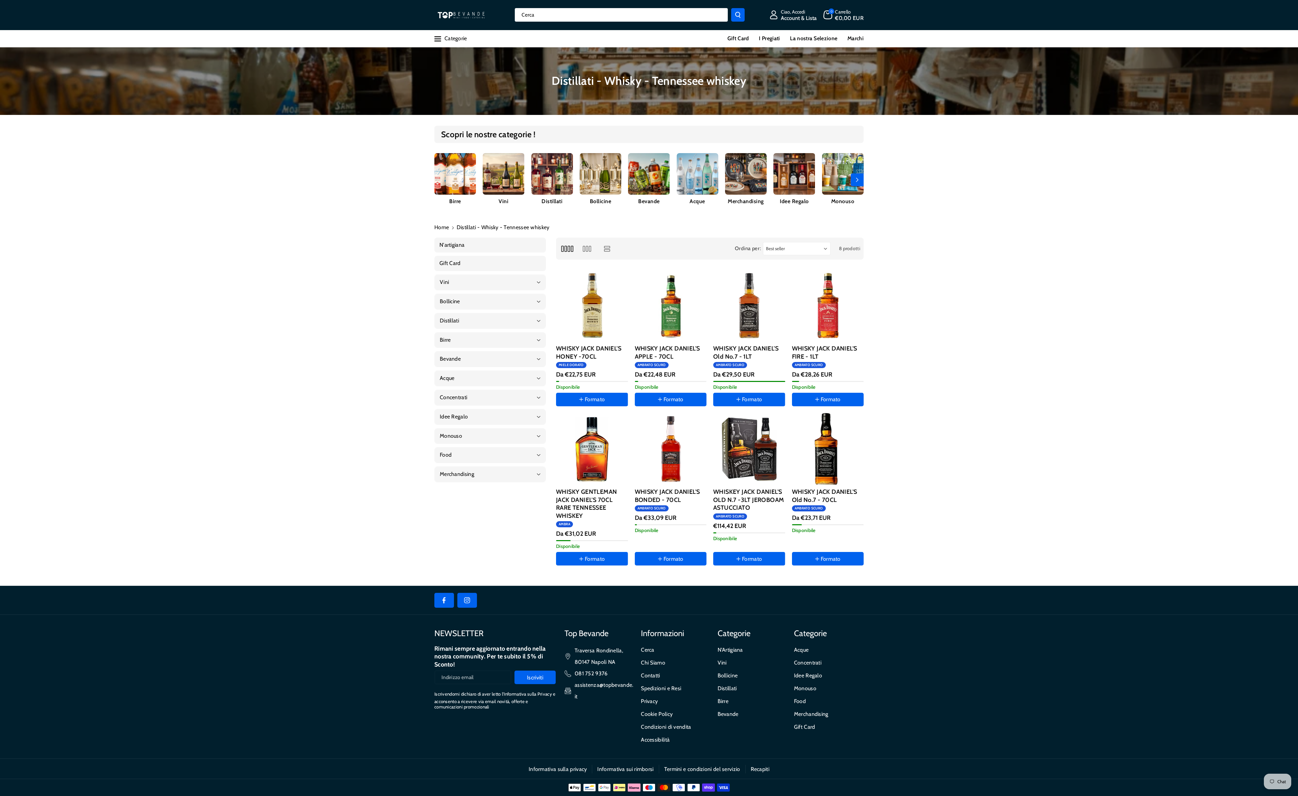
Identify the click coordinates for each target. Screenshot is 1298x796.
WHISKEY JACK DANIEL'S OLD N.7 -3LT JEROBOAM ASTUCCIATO (748, 499)
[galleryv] (587, 248)
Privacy (649, 701)
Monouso (843, 201)
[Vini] (503, 174)
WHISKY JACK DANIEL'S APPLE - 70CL (667, 352)
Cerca (647, 650)
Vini (503, 201)
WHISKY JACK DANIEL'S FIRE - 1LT (824, 352)
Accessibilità (655, 740)
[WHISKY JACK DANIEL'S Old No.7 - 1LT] (749, 306)
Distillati (552, 201)
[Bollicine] (600, 174)
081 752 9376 (591, 673)
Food (800, 701)
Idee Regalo (794, 201)
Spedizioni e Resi (661, 688)
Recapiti (760, 769)
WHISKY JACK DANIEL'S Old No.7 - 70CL (824, 495)
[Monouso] (843, 174)
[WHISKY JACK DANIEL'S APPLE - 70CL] (671, 306)
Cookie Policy (657, 714)
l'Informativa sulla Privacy (527, 694)
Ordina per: (748, 248)
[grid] (567, 248)
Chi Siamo (653, 662)
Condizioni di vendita (666, 727)
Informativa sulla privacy (558, 769)
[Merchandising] (746, 174)
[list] (607, 248)
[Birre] (455, 174)
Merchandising (746, 201)
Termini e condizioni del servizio (702, 769)
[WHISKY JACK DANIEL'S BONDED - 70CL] (671, 449)
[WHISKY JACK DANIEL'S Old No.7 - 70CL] (828, 449)
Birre (455, 201)
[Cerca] (738, 15)
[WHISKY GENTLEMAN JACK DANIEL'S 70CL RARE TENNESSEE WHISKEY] (592, 449)
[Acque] (697, 174)
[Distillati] (552, 174)
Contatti (650, 675)
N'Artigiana (730, 650)
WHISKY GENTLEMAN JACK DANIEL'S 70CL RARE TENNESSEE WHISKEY (586, 503)
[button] (843, 14)
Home (441, 227)
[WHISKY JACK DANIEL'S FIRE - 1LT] (828, 306)
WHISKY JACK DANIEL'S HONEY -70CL (588, 352)
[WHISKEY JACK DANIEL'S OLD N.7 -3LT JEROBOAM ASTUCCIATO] (749, 449)
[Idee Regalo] (794, 174)
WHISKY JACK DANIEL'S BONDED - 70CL (667, 495)
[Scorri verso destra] (857, 179)
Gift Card (804, 727)
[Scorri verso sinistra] (440, 179)
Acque (697, 201)
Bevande (649, 201)
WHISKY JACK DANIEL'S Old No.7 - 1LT (745, 352)
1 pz (567, 578)
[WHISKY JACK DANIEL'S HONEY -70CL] (592, 306)
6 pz (586, 578)
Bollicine (600, 201)
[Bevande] (649, 174)
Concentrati (807, 662)
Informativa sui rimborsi (625, 769)
